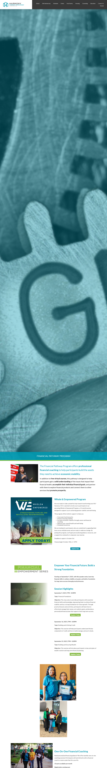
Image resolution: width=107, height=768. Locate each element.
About (37, 3)
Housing (77, 3)
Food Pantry (70, 3)
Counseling (85, 3)
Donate (102, 5)
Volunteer (55, 3)
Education (92, 3)
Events (62, 3)
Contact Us (101, 3)
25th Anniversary (46, 3)
